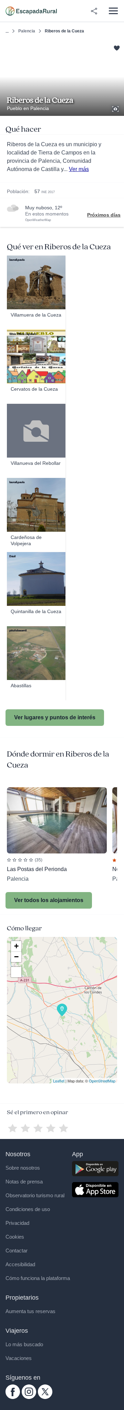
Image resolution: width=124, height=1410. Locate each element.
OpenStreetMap (102, 1080)
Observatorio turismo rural (35, 1195)
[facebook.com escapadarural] (13, 1397)
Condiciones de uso (28, 1209)
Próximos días (104, 215)
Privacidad (17, 1223)
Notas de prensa (24, 1181)
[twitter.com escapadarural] (45, 1397)
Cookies (15, 1237)
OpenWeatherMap (38, 220)
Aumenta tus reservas (30, 1311)
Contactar (17, 1250)
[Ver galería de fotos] (116, 108)
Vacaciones (19, 1358)
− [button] (16, 956)
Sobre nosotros (23, 1168)
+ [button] (16, 946)
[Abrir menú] (113, 11)
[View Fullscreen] (16, 972)
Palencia (26, 31)
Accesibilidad (20, 1264)
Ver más (79, 169)
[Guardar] (116, 47)
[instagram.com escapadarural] (29, 1397)
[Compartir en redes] (94, 11)
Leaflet (58, 1080)
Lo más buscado (24, 1344)
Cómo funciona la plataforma (38, 1278)
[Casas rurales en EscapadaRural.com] (31, 11)
